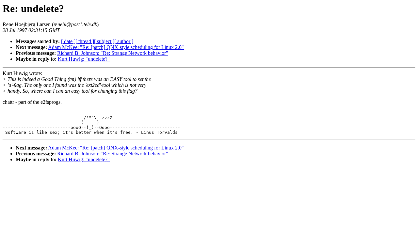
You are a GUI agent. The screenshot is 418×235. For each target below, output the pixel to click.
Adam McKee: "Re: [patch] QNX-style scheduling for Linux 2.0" (116, 47)
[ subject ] (104, 41)
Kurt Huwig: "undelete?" (84, 59)
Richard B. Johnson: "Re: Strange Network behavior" (112, 53)
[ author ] (123, 41)
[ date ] (68, 41)
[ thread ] (84, 41)
